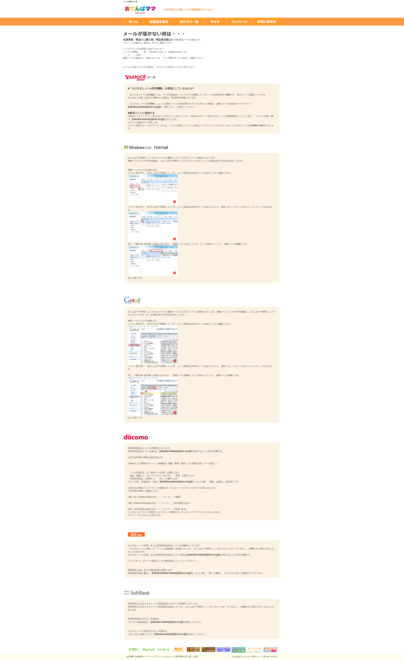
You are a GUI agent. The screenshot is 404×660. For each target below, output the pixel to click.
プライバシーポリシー (164, 656)
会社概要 (130, 656)
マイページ (149, 656)
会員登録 (139, 656)
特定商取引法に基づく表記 (186, 656)
